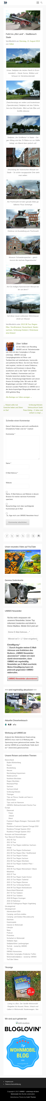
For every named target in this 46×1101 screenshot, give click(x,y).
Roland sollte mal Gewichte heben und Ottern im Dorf (13, 407)
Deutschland (27, 327)
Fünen (11, 813)
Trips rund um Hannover (15, 802)
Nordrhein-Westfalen (14, 778)
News (9, 930)
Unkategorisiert (10, 909)
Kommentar (10, 434)
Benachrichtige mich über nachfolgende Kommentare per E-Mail (20, 507)
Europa (7, 808)
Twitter (12, 536)
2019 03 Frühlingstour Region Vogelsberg (21, 903)
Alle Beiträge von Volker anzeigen (19, 397)
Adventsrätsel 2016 (13, 911)
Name (8, 463)
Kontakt (39, 536)
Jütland (11, 816)
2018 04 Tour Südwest (15, 896)
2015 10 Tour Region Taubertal (17, 880)
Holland (9, 824)
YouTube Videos (12, 959)
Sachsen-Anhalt (12, 789)
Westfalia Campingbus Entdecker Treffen (21, 954)
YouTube (17, 536)
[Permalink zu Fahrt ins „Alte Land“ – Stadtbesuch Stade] (23, 20)
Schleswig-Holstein (20, 330)
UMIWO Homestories (14, 951)
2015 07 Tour (11, 874)
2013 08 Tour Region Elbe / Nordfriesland (21, 853)
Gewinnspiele (11, 922)
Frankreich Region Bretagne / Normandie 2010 (23, 821)
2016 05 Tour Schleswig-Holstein (18, 885)
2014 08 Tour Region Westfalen (18, 861)
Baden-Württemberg (14, 762)
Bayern (9, 765)
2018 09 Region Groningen (16, 898)
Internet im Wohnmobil (15, 925)
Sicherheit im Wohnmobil (15, 938)
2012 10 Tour (11, 842)
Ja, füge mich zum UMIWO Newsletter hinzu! (22, 515)
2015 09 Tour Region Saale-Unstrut (19, 877)
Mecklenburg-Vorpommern (16, 773)
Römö (11, 818)
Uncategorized (10, 906)
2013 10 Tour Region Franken (17, 856)
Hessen (9, 770)
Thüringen (10, 794)
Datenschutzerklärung (13, 1084)
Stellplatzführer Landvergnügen (18, 943)
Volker (11, 44)
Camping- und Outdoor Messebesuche (20, 917)
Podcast (10, 933)
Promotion (10, 935)
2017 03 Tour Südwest (15, 893)
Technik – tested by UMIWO (17, 946)
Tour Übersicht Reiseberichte (15, 837)
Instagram (28, 536)
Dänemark (10, 810)
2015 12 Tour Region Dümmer (17, 882)
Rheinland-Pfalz (12, 784)
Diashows (10, 920)
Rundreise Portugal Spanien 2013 (18, 832)
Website (9, 483)
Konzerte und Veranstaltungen (15, 834)
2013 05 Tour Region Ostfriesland (18, 850)
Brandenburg (11, 768)
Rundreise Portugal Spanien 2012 (18, 829)
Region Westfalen (13, 781)
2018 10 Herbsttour (13, 901)
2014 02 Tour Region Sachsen (17, 858)
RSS (23, 536)
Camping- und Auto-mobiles (16, 914)
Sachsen (10, 786)
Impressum (9, 1082)
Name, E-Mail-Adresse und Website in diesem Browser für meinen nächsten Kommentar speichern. (22, 496)
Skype (33, 536)
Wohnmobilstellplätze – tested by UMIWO (21, 957)
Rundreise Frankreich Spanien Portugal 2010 (22, 826)
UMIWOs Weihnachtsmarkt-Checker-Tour (21, 805)
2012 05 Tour (11, 840)
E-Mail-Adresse (12, 473)
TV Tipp (9, 949)
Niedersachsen (12, 776)
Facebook (7, 536)
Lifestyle (10, 927)
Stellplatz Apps (12, 941)
